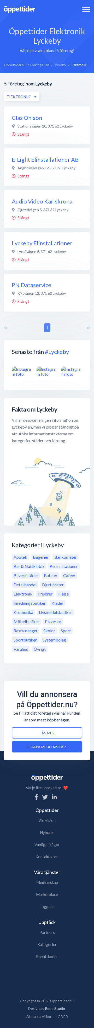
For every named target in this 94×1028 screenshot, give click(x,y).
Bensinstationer (64, 566)
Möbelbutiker (26, 621)
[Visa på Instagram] (22, 371)
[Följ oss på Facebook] (36, 797)
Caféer (69, 575)
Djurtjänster (53, 584)
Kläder (57, 602)
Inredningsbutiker (30, 602)
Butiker (50, 575)
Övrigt (40, 649)
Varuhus (21, 649)
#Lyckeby (57, 351)
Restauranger (26, 630)
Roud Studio (55, 1008)
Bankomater (65, 556)
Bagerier (41, 556)
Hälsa (63, 593)
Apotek (20, 556)
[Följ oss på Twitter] (45, 797)
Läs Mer (47, 733)
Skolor (49, 630)
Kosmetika (23, 612)
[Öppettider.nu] (19, 8)
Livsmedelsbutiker (55, 612)
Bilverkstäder (26, 575)
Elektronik (23, 593)
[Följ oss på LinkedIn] (54, 797)
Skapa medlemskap (47, 747)
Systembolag (54, 639)
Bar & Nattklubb (29, 566)
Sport (66, 630)
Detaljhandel (25, 584)
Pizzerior (53, 621)
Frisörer (45, 593)
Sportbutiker (25, 639)
